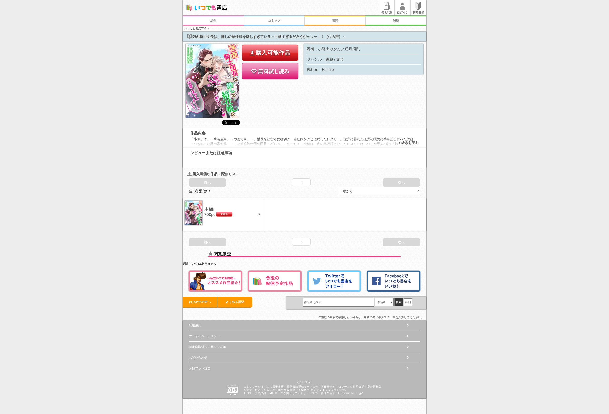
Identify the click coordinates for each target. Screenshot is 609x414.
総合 (213, 20)
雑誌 (396, 20)
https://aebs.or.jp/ (350, 393)
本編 (209, 209)
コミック (274, 20)
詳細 (408, 302)
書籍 (335, 20)
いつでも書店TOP (195, 28)
